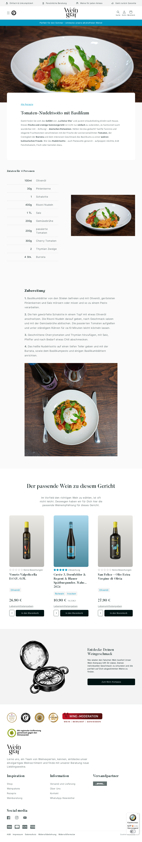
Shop (10, 783)
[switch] (133, 831)
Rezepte (11, 793)
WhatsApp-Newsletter (62, 798)
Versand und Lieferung (62, 783)
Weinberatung (14, 798)
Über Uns (55, 788)
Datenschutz (30, 834)
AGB (9, 834)
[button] (8, 13)
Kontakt (54, 793)
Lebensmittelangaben (21, 606)
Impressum (18, 834)
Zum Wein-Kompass (111, 681)
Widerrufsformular (67, 834)
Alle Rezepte (27, 104)
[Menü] (137, 814)
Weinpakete (13, 788)
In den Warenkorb (30, 613)
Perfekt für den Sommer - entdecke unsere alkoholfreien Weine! (71, 23)
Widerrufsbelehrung (47, 834)
